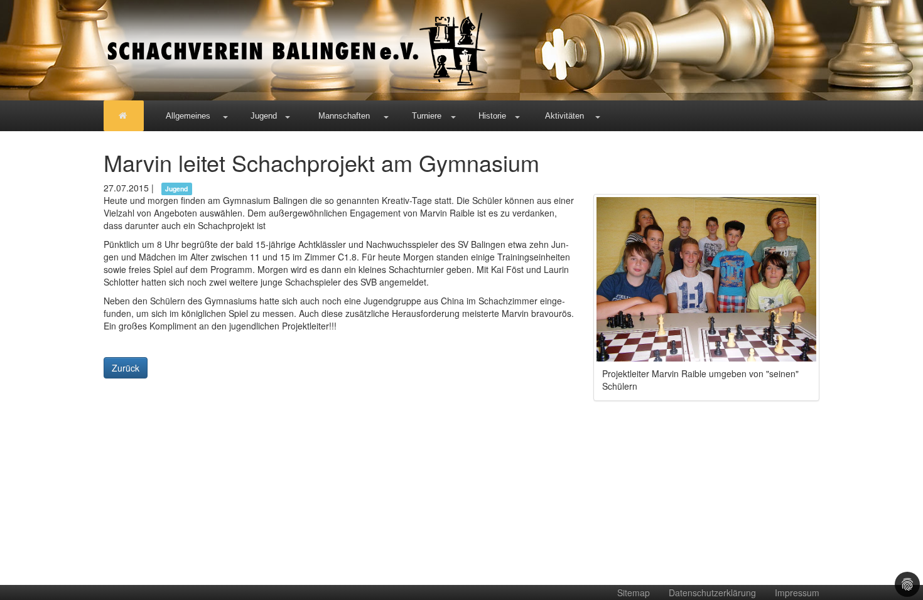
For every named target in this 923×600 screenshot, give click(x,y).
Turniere (426, 116)
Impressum (797, 592)
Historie (492, 116)
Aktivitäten (564, 116)
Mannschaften (344, 116)
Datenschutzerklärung (712, 592)
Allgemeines (188, 116)
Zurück (125, 368)
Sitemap (633, 592)
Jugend (264, 116)
